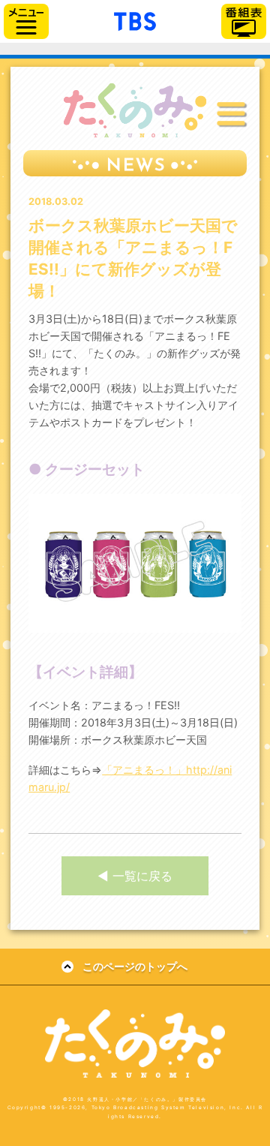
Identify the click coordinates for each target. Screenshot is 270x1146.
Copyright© (27, 1108)
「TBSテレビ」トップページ (135, 19)
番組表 (243, 21)
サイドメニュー (26, 21)
